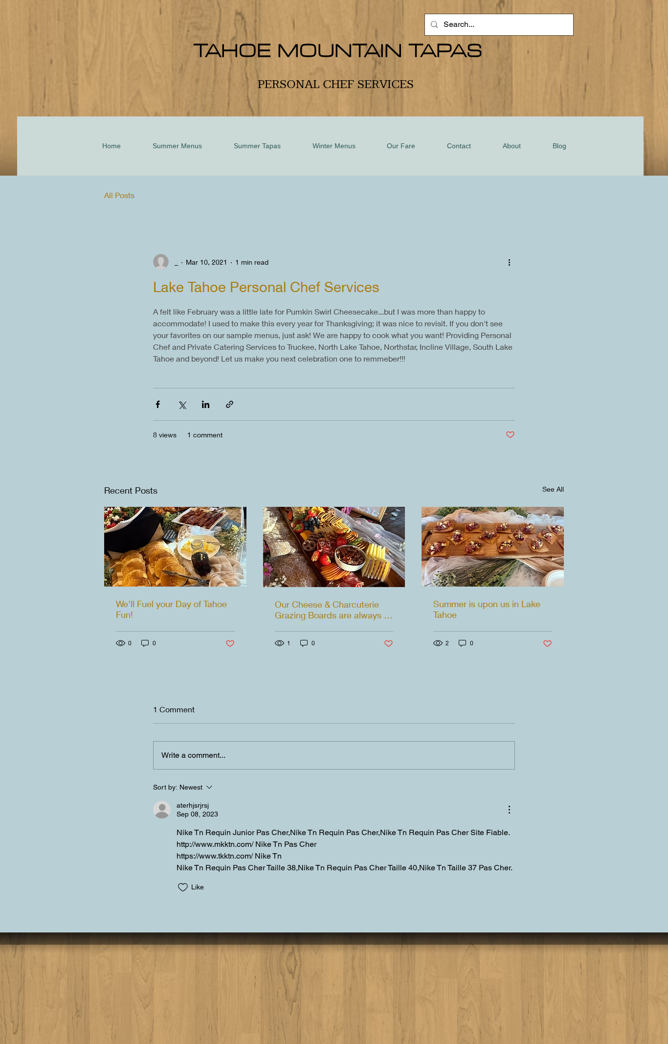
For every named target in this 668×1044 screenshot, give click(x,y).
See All (553, 489)
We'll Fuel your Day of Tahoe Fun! (171, 609)
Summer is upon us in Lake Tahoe (486, 609)
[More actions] (509, 262)
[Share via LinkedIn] (205, 404)
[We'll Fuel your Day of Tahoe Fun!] (175, 547)
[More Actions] (509, 810)
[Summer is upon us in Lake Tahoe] (493, 547)
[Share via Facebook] (157, 404)
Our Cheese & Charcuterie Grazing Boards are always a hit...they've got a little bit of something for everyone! (332, 609)
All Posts (119, 195)
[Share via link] (229, 404)
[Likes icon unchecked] (183, 887)
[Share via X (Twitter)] (181, 404)
